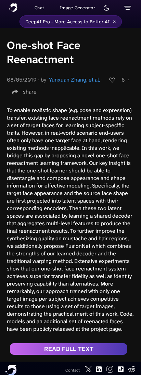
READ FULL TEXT (68, 349)
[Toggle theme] (106, 7)
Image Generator (77, 8)
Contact (72, 370)
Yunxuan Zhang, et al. (74, 79)
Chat (39, 8)
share (30, 91)
